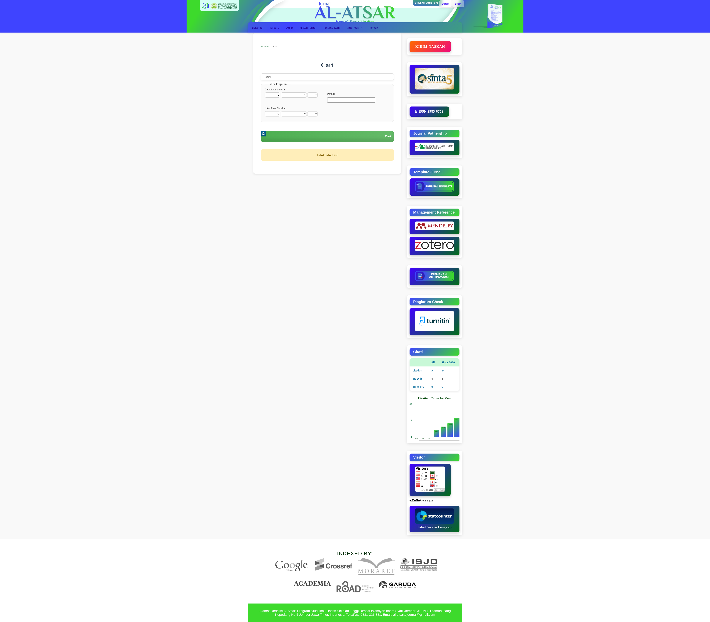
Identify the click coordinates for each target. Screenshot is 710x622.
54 (432, 370)
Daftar (445, 3)
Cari (388, 136)
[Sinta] (434, 79)
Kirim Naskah (430, 46)
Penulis (331, 93)
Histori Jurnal (308, 27)
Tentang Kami (331, 27)
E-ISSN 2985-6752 (429, 111)
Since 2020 (448, 362)
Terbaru (274, 27)
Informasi (353, 27)
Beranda (257, 27)
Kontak (373, 27)
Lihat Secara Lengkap (434, 527)
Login (458, 3)
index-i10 (418, 386)
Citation (417, 370)
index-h (417, 378)
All (433, 362)
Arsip (289, 27)
